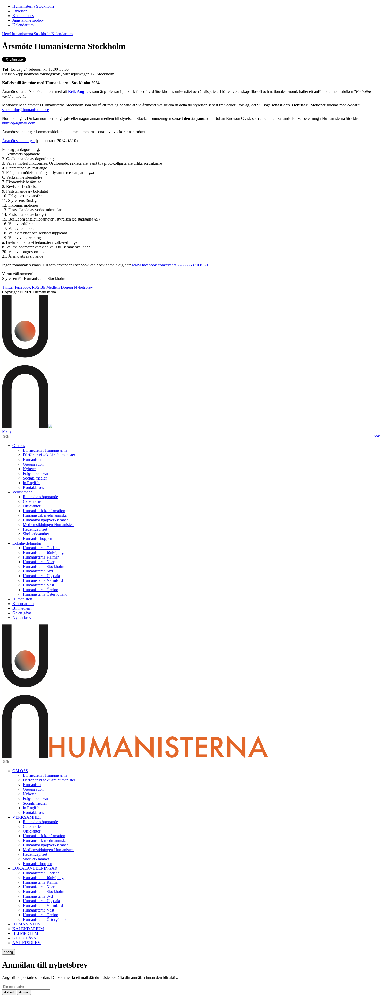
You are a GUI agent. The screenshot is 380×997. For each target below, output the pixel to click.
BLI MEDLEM (25, 933)
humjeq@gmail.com (18, 123)
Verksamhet (22, 492)
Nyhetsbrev (83, 287)
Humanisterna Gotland (41, 548)
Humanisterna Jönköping (43, 552)
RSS (35, 287)
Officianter (31, 506)
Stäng (8, 952)
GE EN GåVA (24, 938)
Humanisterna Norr (38, 562)
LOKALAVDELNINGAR (34, 868)
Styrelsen (19, 11)
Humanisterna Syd (38, 571)
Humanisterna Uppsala (41, 576)
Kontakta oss (23, 15)
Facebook (23, 287)
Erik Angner (79, 91)
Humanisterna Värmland (43, 580)
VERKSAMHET (26, 817)
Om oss (18, 445)
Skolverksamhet (36, 534)
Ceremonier (32, 501)
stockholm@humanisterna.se (25, 109)
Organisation (33, 464)
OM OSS (20, 770)
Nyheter (29, 469)
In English (31, 483)
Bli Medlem (50, 287)
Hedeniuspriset (35, 529)
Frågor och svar (35, 473)
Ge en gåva (21, 613)
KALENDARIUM (28, 929)
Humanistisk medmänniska (45, 515)
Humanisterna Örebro (40, 589)
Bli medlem (21, 608)
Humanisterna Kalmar (41, 557)
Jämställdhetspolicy (28, 20)
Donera (67, 287)
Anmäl (24, 992)
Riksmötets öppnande (40, 496)
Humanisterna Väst (38, 585)
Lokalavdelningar (26, 543)
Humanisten (22, 599)
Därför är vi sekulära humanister (49, 455)
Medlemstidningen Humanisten (48, 524)
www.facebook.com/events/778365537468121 (170, 265)
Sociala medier (35, 478)
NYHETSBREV (26, 942)
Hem (6, 34)
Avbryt (9, 992)
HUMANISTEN (26, 924)
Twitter (8, 287)
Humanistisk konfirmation (44, 510)
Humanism (32, 459)
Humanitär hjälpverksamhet (45, 520)
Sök (377, 436)
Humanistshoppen (37, 538)
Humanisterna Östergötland (45, 594)
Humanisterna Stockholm (33, 6)
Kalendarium (23, 25)
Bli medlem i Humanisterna (45, 450)
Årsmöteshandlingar (18, 140)
